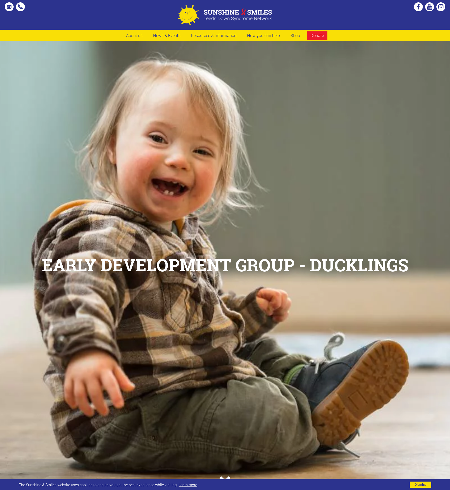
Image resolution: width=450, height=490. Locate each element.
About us (134, 35)
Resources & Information (213, 35)
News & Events (166, 35)
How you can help (263, 35)
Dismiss (420, 484)
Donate (317, 35)
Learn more (188, 484)
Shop (295, 35)
